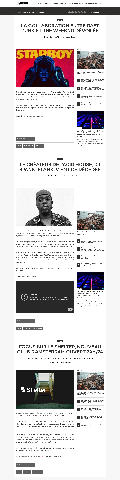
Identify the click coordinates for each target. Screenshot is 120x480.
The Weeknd (28, 146)
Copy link (22, 138)
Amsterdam (37, 472)
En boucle (55, 3)
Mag (61, 3)
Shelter (43, 456)
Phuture (27, 328)
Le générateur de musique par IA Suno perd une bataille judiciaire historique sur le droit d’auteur (91, 80)
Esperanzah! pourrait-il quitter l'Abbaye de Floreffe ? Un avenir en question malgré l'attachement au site (91, 88)
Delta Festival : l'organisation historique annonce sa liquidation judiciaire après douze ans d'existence (90, 63)
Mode (76, 3)
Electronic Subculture (88, 3)
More (101, 3)
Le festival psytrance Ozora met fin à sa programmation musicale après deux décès (91, 96)
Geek (71, 3)
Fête (66, 3)
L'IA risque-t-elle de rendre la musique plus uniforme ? (31, 12)
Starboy (39, 146)
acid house (38, 328)
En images (46, 3)
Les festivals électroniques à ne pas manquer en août (90, 103)
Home (19, 146)
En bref (38, 3)
